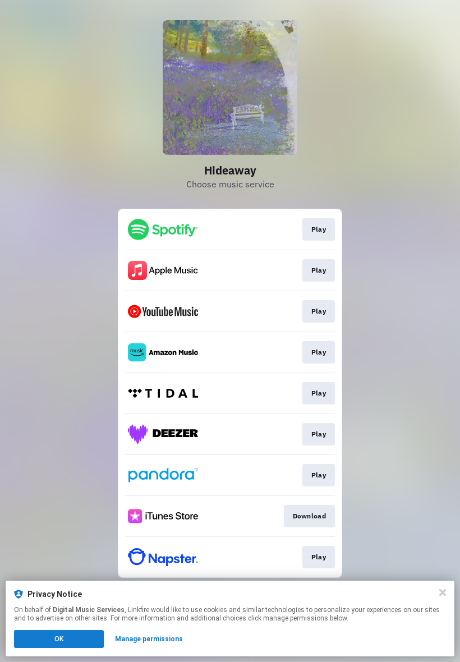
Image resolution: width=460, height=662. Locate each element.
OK (58, 639)
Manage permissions (149, 639)
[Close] (443, 592)
